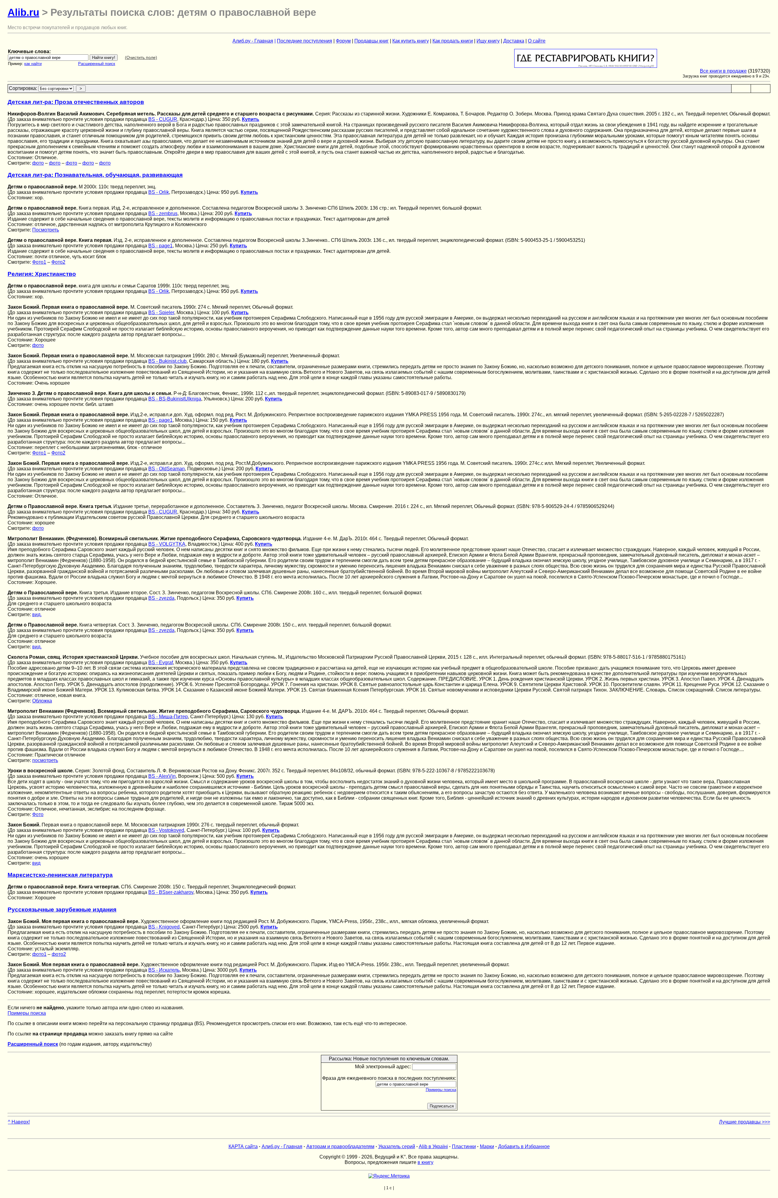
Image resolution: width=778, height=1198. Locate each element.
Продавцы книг (371, 40)
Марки (487, 1146)
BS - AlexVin (162, 776)
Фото (37, 814)
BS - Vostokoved (166, 830)
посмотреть (45, 760)
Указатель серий (396, 1146)
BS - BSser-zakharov (170, 892)
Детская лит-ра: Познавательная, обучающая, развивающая (95, 175)
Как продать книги (452, 40)
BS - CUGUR (162, 119)
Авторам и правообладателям (340, 1146)
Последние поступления (304, 40)
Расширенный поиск (96, 63)
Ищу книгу (488, 40)
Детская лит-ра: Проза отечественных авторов (76, 102)
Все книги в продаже (723, 71)
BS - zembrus (162, 213)
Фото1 (39, 262)
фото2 (59, 954)
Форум (343, 40)
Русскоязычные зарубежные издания (62, 909)
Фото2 (58, 262)
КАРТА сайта (243, 1146)
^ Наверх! (19, 1121)
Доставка (513, 40)
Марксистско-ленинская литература (60, 875)
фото (38, 163)
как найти (33, 63)
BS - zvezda (161, 598)
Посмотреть (45, 229)
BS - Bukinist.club (167, 361)
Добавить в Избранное (524, 1146)
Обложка (42, 700)
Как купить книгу (410, 40)
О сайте (537, 40)
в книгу (425, 1162)
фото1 (39, 954)
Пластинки (464, 1146)
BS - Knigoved (164, 926)
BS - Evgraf (160, 662)
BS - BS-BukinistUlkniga (174, 398)
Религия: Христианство (42, 274)
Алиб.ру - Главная (252, 40)
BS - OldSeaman (166, 468)
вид (36, 863)
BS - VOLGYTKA (166, 544)
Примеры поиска (27, 1013)
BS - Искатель (164, 970)
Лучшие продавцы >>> (744, 1121)
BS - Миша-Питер (168, 716)
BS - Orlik (158, 192)
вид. (37, 614)
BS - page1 (160, 245)
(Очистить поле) (141, 57)
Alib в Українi (433, 1146)
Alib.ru (23, 12)
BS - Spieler (161, 312)
